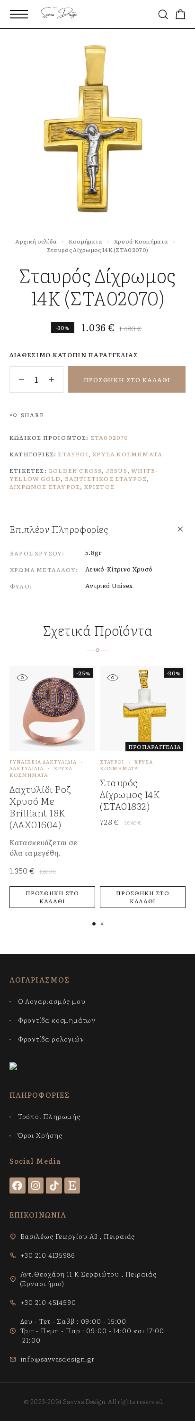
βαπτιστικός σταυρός (106, 478)
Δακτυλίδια (26, 768)
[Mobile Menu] (19, 14)
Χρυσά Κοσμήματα (141, 241)
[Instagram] (36, 1185)
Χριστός (99, 486)
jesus (116, 470)
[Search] (163, 14)
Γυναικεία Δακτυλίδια (43, 761)
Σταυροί (73, 454)
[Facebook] (17, 1185)
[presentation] (49, 847)
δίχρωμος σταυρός (44, 486)
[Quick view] (22, 677)
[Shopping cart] (181, 15)
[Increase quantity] (56, 379)
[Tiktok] (54, 1185)
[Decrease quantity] (17, 379)
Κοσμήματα (86, 241)
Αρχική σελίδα (36, 241)
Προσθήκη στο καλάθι (127, 379)
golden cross (75, 470)
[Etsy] (72, 1185)
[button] (52, 897)
